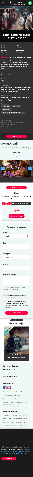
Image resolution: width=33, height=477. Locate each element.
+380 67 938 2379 (9, 369)
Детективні (6, 109)
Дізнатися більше (17, 343)
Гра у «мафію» (7, 395)
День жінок (22, 415)
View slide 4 (20, 354)
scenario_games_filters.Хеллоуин (13, 112)
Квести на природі (23, 426)
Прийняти (9, 458)
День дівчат (7, 419)
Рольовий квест (8, 399)
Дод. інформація (9, 275)
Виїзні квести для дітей (10, 415)
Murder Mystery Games (18, 392)
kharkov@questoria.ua (10, 373)
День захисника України (19, 419)
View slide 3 (17, 354)
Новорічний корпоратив (17, 422)
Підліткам (6, 106)
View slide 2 (15, 354)
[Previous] (3, 168)
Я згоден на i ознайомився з (17, 296)
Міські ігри (6, 392)
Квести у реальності (9, 426)
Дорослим (16, 106)
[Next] (30, 168)
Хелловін (6, 422)
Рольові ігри (16, 395)
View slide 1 (12, 354)
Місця (16, 399)
